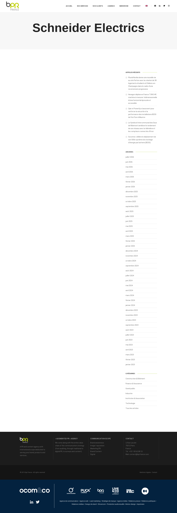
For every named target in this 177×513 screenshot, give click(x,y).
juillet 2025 (130, 216)
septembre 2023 (132, 325)
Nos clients (98, 6)
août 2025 (129, 211)
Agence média (122, 501)
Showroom (102, 504)
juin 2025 (129, 221)
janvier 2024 (130, 305)
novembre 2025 (132, 197)
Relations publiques (148, 501)
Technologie (130, 403)
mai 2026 (129, 167)
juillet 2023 (130, 335)
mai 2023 (129, 345)
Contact (137, 6)
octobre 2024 (131, 261)
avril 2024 (129, 290)
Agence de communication (69, 501)
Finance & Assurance (134, 384)
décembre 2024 (132, 251)
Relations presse (134, 501)
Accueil (69, 6)
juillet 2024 (130, 276)
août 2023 (129, 330)
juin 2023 (129, 340)
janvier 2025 (130, 246)
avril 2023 (129, 350)
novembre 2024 (132, 256)
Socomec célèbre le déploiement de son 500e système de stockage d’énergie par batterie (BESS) (142, 140)
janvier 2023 (130, 364)
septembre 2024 (132, 266)
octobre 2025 (131, 201)
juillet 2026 (130, 157)
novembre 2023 (132, 315)
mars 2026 (130, 177)
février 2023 (130, 360)
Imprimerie (140, 504)
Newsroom (123, 6)
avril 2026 (129, 172)
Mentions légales (145, 472)
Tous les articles (132, 408)
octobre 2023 (131, 320)
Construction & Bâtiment (135, 379)
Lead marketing (95, 501)
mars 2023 (130, 355)
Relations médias (78, 504)
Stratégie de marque (109, 501)
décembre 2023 (132, 310)
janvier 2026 (130, 187)
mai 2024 (129, 285)
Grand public (130, 388)
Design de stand (91, 504)
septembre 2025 (132, 206)
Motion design (130, 504)
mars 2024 (130, 295)
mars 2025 (130, 236)
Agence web (84, 501)
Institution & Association (135, 398)
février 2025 (130, 241)
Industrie (129, 393)
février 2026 (130, 182)
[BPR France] (12, 6)
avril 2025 (129, 231)
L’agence (111, 6)
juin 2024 (129, 281)
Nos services (82, 6)
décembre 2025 (132, 192)
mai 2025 (129, 226)
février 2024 (130, 300)
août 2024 (129, 271)
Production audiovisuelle (115, 504)
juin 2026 (129, 162)
